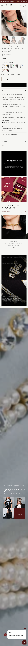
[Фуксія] (3, 70)
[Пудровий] (17, 66)
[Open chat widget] (24, 642)
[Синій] (21, 66)
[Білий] (3, 66)
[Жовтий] (8, 66)
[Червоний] (8, 70)
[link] (13, 227)
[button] (20, 6)
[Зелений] (12, 66)
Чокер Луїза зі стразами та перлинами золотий (13, 244)
